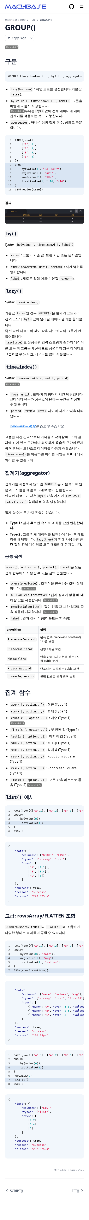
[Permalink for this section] (22, 61)
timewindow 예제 (23, 426)
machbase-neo (15, 20)
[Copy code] (79, 76)
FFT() (75, 1191)
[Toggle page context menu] (31, 38)
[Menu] (81, 6)
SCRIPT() (16, 1191)
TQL (32, 20)
